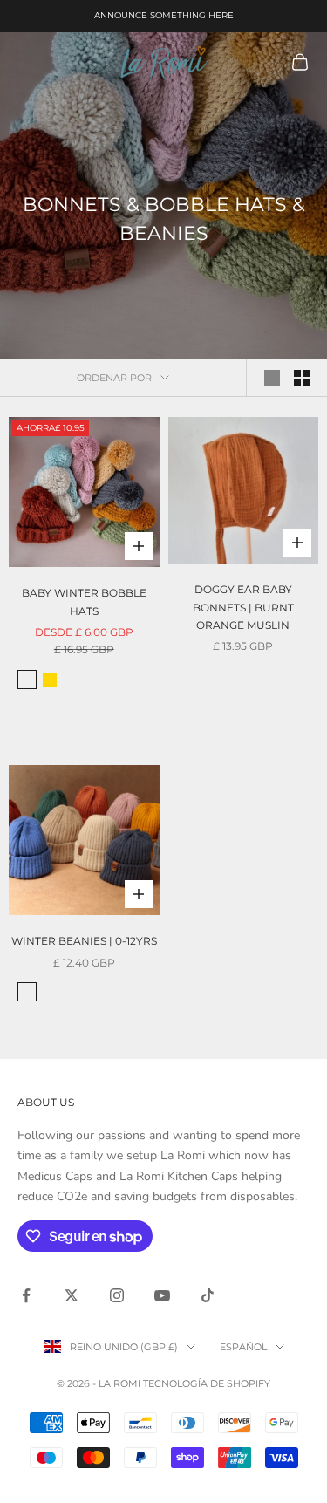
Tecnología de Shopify (206, 1383)
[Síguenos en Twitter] (71, 1295)
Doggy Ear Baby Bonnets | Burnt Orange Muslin (243, 607)
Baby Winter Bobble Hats (84, 601)
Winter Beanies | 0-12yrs (84, 940)
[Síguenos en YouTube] (162, 1295)
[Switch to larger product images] (272, 377)
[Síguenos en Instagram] (117, 1295)
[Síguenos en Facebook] (26, 1295)
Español (243, 1347)
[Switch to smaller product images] (302, 377)
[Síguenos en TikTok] (207, 1295)
